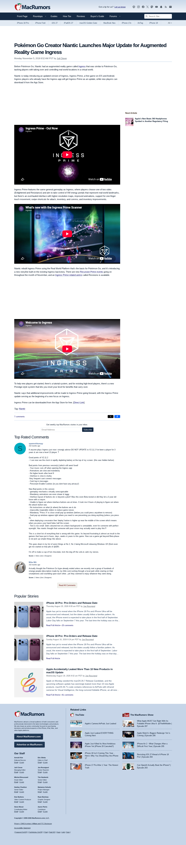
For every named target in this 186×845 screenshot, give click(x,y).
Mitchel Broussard (21, 777)
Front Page (22, 16)
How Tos (67, 16)
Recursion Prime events (91, 272)
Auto (58, 832)
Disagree (48, 556)
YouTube (79, 715)
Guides (54, 16)
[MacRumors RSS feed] (165, 6)
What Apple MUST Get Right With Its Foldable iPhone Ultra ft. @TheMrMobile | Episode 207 (154, 723)
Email (16, 762)
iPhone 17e (126, 23)
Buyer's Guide (97, 16)
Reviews (81, 16)
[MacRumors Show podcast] (133, 6)
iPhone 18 (153, 23)
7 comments (19, 417)
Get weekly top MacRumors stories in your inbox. (67, 425)
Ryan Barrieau (43, 797)
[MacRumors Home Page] (32, 7)
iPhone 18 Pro (23, 23)
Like (41, 556)
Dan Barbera (19, 797)
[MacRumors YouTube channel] (156, 6)
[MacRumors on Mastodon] (151, 6)
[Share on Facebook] (117, 416)
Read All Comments (67, 585)
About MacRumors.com (29, 736)
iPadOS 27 (68, 23)
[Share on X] (110, 416)
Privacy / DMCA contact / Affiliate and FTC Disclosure (33, 823)
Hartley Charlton (20, 787)
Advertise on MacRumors (29, 744)
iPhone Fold (40, 23)
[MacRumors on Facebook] (143, 6)
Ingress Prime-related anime (68, 275)
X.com (21, 762)
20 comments (67, 625)
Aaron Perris (42, 807)
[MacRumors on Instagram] (138, 6)
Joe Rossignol (89, 606)
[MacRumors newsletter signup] (170, 6)
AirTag (140, 23)
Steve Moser (19, 807)
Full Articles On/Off (35, 832)
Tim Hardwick (43, 777)
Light (63, 832)
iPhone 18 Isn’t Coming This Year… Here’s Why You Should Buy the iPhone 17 (101, 755)
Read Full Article (53, 625)
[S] (20, 454)
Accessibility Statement (22, 828)
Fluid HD (52, 832)
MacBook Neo (109, 23)
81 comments (67, 695)
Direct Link (79, 402)
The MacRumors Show (141, 715)
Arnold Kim (18, 757)
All (170, 23)
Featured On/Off (21, 832)
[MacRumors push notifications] (161, 6)
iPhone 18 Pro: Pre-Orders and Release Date (71, 603)
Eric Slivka (42, 757)
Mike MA (32, 562)
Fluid (46, 832)
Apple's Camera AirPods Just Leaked (100, 723)
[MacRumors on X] (147, 6)
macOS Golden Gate (88, 23)
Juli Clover (62, 58)
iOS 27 (55, 23)
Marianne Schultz (44, 787)
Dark (68, 832)
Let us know (120, 7)
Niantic (22, 408)
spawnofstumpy (36, 443)
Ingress (82, 66)
